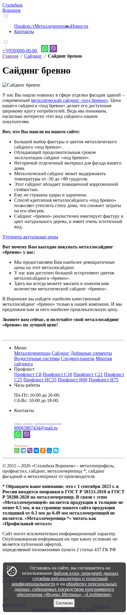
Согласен (64, 603)
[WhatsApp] (16, 450)
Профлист (24, 26)
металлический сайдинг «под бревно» (69, 100)
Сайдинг (33, 55)
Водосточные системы (37, 358)
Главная (10, 55)
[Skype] (55, 450)
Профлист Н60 (72, 379)
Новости (79, 26)
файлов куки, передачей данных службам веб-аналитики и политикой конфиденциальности (65, 578)
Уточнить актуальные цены (30, 236)
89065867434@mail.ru (36, 427)
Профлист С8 (27, 374)
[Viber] (26, 436)
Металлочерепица (53, 26)
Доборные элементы (91, 353)
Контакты (24, 31)
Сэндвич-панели (78, 358)
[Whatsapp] (18, 436)
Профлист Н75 (103, 379)
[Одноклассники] (42, 450)
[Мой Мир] (49, 450)
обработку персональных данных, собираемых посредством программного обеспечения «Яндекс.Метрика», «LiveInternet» (65, 589)
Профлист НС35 (39, 379)
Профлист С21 (88, 374)
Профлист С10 (57, 374)
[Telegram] (23, 450)
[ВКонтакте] (36, 450)
